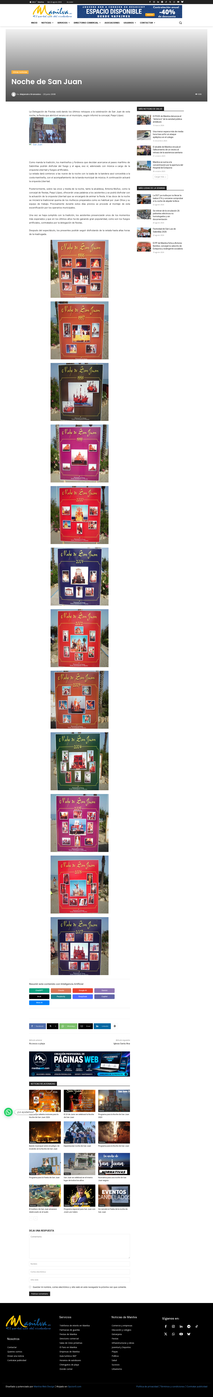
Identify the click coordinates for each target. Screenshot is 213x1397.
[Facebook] (150, 2)
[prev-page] (31, 1218)
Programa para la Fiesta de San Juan (44, 1177)
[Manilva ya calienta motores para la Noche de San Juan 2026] (45, 1101)
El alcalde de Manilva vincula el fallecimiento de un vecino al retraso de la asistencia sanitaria (167, 150)
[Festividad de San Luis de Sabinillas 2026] (144, 232)
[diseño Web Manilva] (79, 1064)
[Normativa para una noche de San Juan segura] (114, 1164)
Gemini (104, 990)
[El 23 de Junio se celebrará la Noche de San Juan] (79, 1101)
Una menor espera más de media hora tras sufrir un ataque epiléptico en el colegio (168, 134)
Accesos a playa (37, 1043)
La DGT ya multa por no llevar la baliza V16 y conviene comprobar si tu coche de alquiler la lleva (168, 198)
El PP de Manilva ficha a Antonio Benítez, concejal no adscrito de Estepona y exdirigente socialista (168, 246)
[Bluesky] (182, 2)
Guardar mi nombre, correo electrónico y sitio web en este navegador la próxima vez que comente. (79, 1287)
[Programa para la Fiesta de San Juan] (45, 1164)
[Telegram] (162, 2)
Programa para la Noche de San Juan (113, 1146)
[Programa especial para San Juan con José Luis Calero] (79, 1196)
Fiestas (32, 1111)
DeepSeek (83, 996)
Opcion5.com (74, 1386)
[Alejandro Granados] (14, 94)
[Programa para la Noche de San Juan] (114, 1132)
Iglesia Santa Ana (121, 1043)
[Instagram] (154, 2)
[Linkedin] (158, 2)
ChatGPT (39, 990)
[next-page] (35, 1218)
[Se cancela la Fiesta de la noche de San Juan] (114, 1196)
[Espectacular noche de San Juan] (79, 1132)
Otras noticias (20, 72)
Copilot (104, 996)
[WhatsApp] (174, 2)
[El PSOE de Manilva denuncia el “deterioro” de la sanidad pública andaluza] (144, 120)
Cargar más (159, 177)
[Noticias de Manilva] (52, 11)
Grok (39, 996)
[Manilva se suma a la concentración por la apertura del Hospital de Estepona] (144, 166)
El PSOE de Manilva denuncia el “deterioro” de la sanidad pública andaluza (167, 119)
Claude (61, 990)
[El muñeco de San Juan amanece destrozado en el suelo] (45, 1196)
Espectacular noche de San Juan (77, 1146)
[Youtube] (178, 2)
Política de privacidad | (148, 1386)
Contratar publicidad (196, 1386)
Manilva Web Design (44, 1386)
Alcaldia (33, 1142)
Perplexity (61, 996)
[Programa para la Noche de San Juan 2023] (114, 1101)
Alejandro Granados (30, 94)
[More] (115, 1026)
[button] (180, 22)
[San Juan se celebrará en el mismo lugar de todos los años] (79, 1164)
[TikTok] (166, 2)
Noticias (102, 1142)
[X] (170, 2)
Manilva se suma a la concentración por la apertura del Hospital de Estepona (168, 165)
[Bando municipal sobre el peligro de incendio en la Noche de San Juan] (45, 1132)
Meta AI (39, 1002)
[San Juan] (79, 150)
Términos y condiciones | (173, 1386)
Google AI (83, 990)
